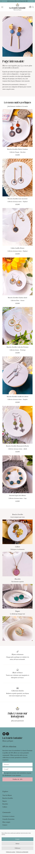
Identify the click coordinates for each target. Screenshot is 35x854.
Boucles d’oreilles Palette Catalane (17, 149)
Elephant (25, 202)
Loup (25, 498)
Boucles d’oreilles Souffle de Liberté (17, 397)
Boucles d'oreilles (17, 514)
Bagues (17, 611)
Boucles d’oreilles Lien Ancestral (17, 199)
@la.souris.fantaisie (17, 721)
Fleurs (17, 300)
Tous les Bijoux (7, 795)
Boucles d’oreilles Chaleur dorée (17, 298)
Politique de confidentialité (22, 852)
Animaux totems (17, 202)
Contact (4, 825)
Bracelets (17, 579)
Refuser (17, 843)
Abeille (25, 449)
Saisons (17, 350)
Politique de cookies (10, 852)
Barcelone (22, 152)
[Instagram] (7, 733)
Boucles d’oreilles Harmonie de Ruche (17, 446)
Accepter (17, 839)
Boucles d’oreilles (7, 798)
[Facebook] (4, 733)
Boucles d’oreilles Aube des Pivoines (17, 347)
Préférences (17, 848)
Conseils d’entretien (8, 819)
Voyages (17, 152)
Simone (22, 300)
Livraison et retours (8, 816)
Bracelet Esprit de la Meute (17, 495)
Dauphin (25, 399)
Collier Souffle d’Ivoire (17, 248)
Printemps (22, 350)
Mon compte (6, 822)
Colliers (17, 547)
